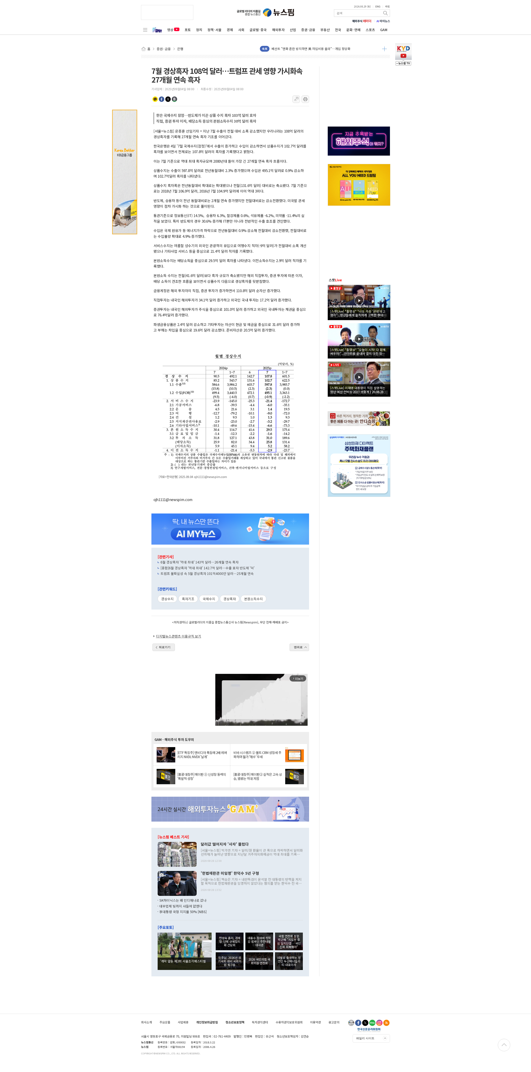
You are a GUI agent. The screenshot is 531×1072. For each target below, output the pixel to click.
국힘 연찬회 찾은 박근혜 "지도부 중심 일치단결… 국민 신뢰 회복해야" (289, 941)
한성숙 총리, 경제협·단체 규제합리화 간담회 (229, 941)
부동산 (325, 29)
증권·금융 (308, 29)
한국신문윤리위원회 (368, 1030)
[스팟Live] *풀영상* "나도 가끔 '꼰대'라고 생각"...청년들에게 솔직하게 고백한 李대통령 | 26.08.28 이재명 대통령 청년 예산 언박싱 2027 (358, 313)
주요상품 (165, 1022)
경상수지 (167, 598)
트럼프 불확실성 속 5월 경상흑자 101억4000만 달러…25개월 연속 (207, 573)
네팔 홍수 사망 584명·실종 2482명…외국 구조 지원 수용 (309, 48)
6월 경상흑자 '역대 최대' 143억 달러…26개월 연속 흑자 (200, 562)
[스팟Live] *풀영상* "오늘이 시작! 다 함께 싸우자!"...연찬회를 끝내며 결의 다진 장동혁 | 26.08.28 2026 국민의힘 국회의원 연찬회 (359, 351)
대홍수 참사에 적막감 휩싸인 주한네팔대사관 (259, 941)
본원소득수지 (253, 598)
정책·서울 (214, 29)
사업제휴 (183, 1022)
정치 (199, 29)
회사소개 (146, 1022)
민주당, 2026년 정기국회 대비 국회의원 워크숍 (229, 961)
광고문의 (334, 1022)
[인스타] (379, 1023)
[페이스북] (358, 1023)
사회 (241, 29)
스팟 (335, 279)
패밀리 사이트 (365, 1038)
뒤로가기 (165, 647)
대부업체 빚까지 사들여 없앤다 (180, 906)
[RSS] (386, 1023)
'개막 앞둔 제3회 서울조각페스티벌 (183, 961)
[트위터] (365, 1023)
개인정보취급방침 (207, 1022)
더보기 (384, 49)
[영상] (359, 301)
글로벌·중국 (258, 29)
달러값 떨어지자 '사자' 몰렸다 (225, 844)
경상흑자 (229, 598)
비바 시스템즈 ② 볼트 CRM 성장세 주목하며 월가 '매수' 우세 (257, 755)
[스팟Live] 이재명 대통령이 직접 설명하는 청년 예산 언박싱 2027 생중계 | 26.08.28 (357, 389)
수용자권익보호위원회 (289, 1022)
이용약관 (315, 1022)
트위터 (168, 99)
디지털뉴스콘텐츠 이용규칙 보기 (178, 636)
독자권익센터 (260, 1022)
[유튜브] (351, 1023)
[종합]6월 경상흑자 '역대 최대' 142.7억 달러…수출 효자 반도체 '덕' (208, 568)
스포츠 (370, 29)
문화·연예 (353, 29)
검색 (386, 13)
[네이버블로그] (372, 1023)
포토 (188, 29)
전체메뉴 (145, 29)
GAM (383, 29)
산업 (293, 29)
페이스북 (161, 99)
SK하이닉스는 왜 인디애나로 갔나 (182, 900)
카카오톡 (155, 99)
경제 (230, 29)
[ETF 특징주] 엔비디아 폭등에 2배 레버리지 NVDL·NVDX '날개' (202, 755)
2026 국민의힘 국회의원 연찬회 (259, 961)
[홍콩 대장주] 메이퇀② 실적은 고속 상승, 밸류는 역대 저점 (257, 776)
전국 (338, 29)
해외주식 (361, 21)
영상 (170, 29)
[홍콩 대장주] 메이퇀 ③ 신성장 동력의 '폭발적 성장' (201, 776)
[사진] (177, 853)
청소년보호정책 (234, 1022)
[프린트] (305, 99)
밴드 (174, 99)
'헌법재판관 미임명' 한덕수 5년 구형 (230, 873)
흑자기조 (188, 598)
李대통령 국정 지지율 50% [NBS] (183, 911)
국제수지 (209, 598)
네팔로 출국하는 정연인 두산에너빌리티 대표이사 (289, 961)
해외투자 (278, 29)
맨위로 (298, 647)
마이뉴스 (383, 21)
